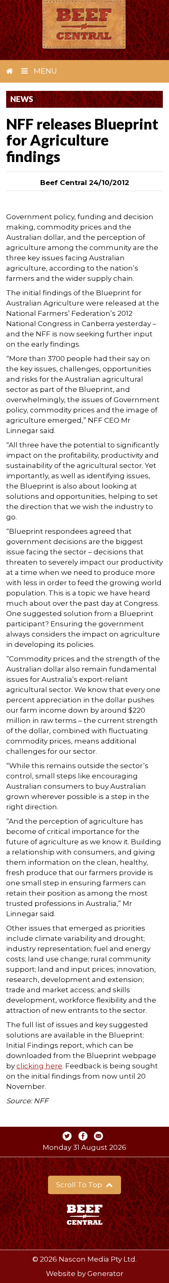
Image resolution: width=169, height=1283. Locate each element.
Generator (105, 1273)
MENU (44, 71)
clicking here (39, 1066)
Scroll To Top (80, 1185)
